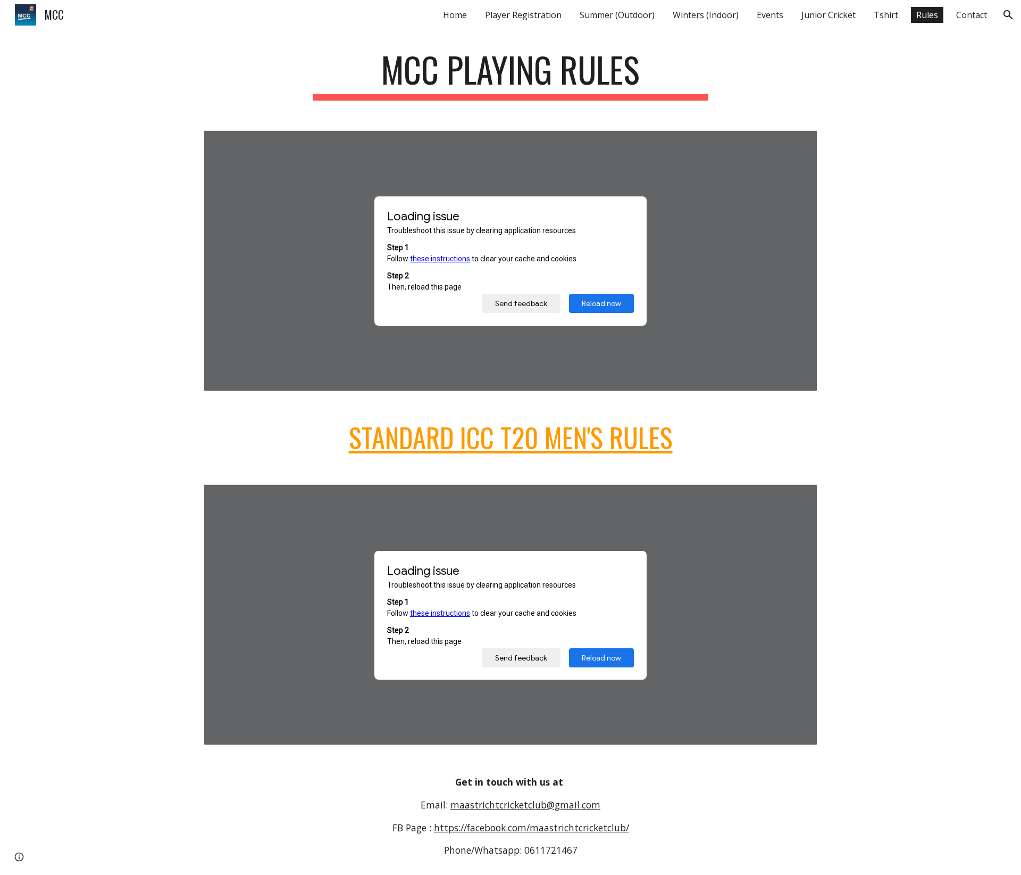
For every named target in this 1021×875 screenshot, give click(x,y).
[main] (510, 75)
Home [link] (455, 15)
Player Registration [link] (523, 15)
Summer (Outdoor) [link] (617, 15)
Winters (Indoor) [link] (706, 15)
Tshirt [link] (886, 15)
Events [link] (770, 15)
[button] (1008, 15)
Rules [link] (927, 15)
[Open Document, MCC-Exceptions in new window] (797, 144)
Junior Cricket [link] (828, 15)
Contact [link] (971, 15)
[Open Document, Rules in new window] (797, 498)
